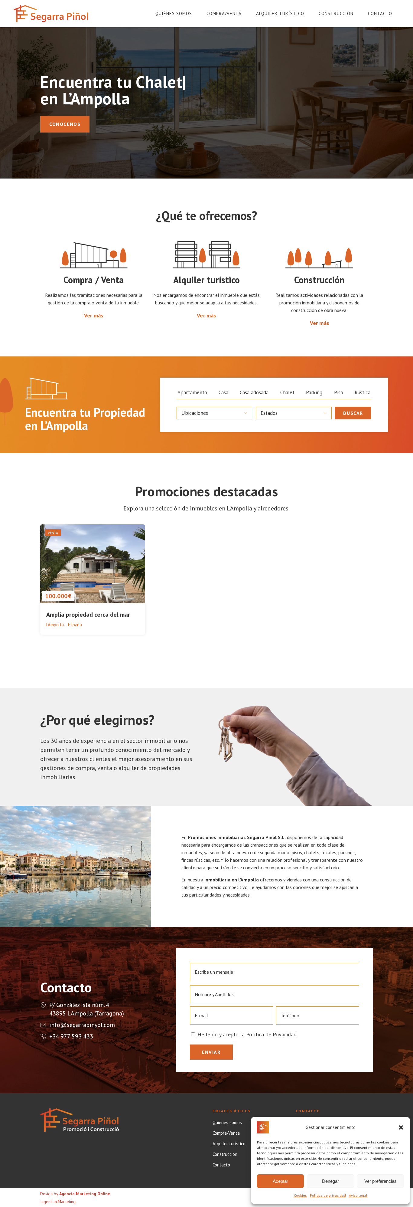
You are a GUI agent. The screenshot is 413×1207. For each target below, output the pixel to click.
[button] (401, 1127)
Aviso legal (358, 1195)
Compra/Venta (226, 1133)
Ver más (93, 315)
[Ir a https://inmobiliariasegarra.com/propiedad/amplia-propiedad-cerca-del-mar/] (92, 580)
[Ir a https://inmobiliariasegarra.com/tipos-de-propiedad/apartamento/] (192, 392)
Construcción (225, 1154)
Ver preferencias (380, 1181)
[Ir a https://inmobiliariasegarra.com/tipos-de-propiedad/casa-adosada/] (254, 392)
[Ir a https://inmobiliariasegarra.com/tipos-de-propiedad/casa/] (223, 392)
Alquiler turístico (229, 1143)
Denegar (330, 1181)
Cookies (300, 1195)
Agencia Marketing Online (84, 1193)
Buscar (353, 413)
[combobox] (214, 413)
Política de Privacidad (271, 1034)
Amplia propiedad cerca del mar (88, 614)
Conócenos (64, 124)
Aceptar (280, 1181)
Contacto (221, 1165)
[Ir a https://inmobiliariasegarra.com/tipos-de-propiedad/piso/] (338, 392)
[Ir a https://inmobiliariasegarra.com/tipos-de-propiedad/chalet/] (287, 392)
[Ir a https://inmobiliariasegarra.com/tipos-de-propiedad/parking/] (314, 392)
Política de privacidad (328, 1195)
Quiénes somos (227, 1122)
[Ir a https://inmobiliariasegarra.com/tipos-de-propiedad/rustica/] (362, 392)
